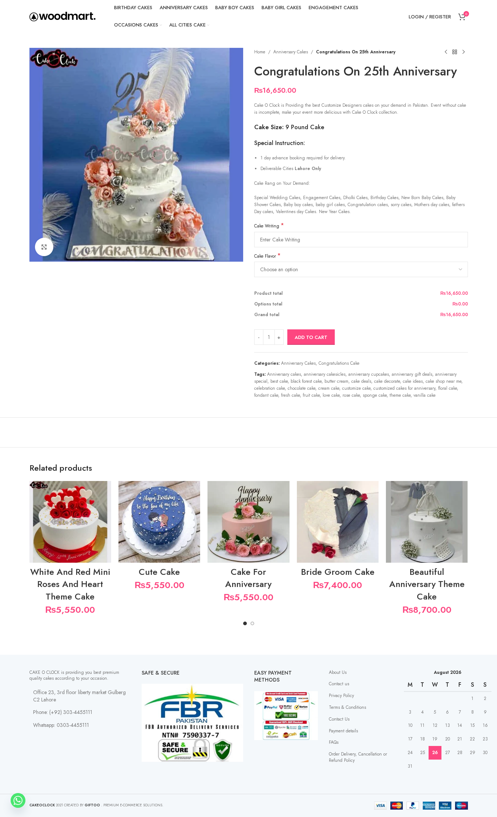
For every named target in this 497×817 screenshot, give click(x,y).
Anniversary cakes (284, 374)
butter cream (336, 381)
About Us (338, 672)
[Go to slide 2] (252, 623)
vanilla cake (424, 395)
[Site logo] (62, 16)
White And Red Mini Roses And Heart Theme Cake (70, 584)
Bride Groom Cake (337, 571)
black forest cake (306, 381)
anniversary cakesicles (324, 374)
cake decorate (387, 381)
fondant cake (266, 395)
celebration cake (269, 388)
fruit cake (311, 395)
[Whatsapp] (18, 800)
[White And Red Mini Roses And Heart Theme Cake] (70, 522)
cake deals (361, 381)
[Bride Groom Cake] (338, 522)
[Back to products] (454, 52)
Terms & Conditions (347, 707)
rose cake (351, 395)
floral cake (447, 388)
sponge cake (375, 395)
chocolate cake (301, 388)
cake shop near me (443, 381)
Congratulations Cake (339, 363)
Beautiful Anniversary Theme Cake (427, 584)
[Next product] (463, 52)
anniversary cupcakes (368, 374)
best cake (279, 381)
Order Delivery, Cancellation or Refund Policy (358, 757)
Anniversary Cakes (290, 52)
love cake (331, 395)
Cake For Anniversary (248, 578)
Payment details (343, 731)
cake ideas (413, 381)
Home (259, 52)
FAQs (333, 742)
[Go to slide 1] (245, 623)
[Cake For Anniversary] (248, 522)
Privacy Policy (341, 695)
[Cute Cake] (159, 522)
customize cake (356, 388)
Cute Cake (159, 571)
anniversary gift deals (412, 374)
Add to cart (311, 337)
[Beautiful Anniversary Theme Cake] (427, 522)
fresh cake (290, 395)
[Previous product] (445, 52)
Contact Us (339, 719)
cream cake (328, 388)
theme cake (400, 395)
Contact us (339, 683)
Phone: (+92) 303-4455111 (62, 712)
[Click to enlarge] (44, 247)
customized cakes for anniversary (404, 388)
